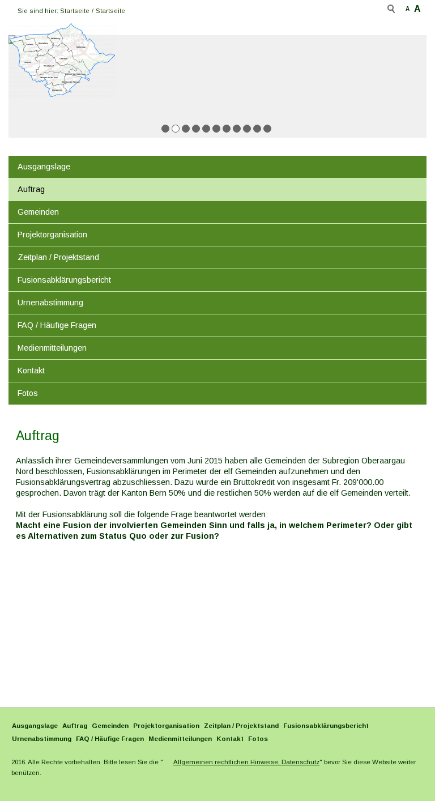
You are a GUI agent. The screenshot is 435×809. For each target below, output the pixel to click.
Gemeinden (38, 211)
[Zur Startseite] (62, 60)
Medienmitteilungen (52, 347)
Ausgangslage (44, 166)
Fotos (28, 393)
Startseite (74, 10)
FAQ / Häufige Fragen (57, 325)
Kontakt (31, 370)
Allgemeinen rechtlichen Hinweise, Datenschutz (246, 762)
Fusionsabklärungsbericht (64, 279)
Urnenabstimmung (50, 302)
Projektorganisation (52, 234)
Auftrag (31, 189)
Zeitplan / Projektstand (58, 257)
